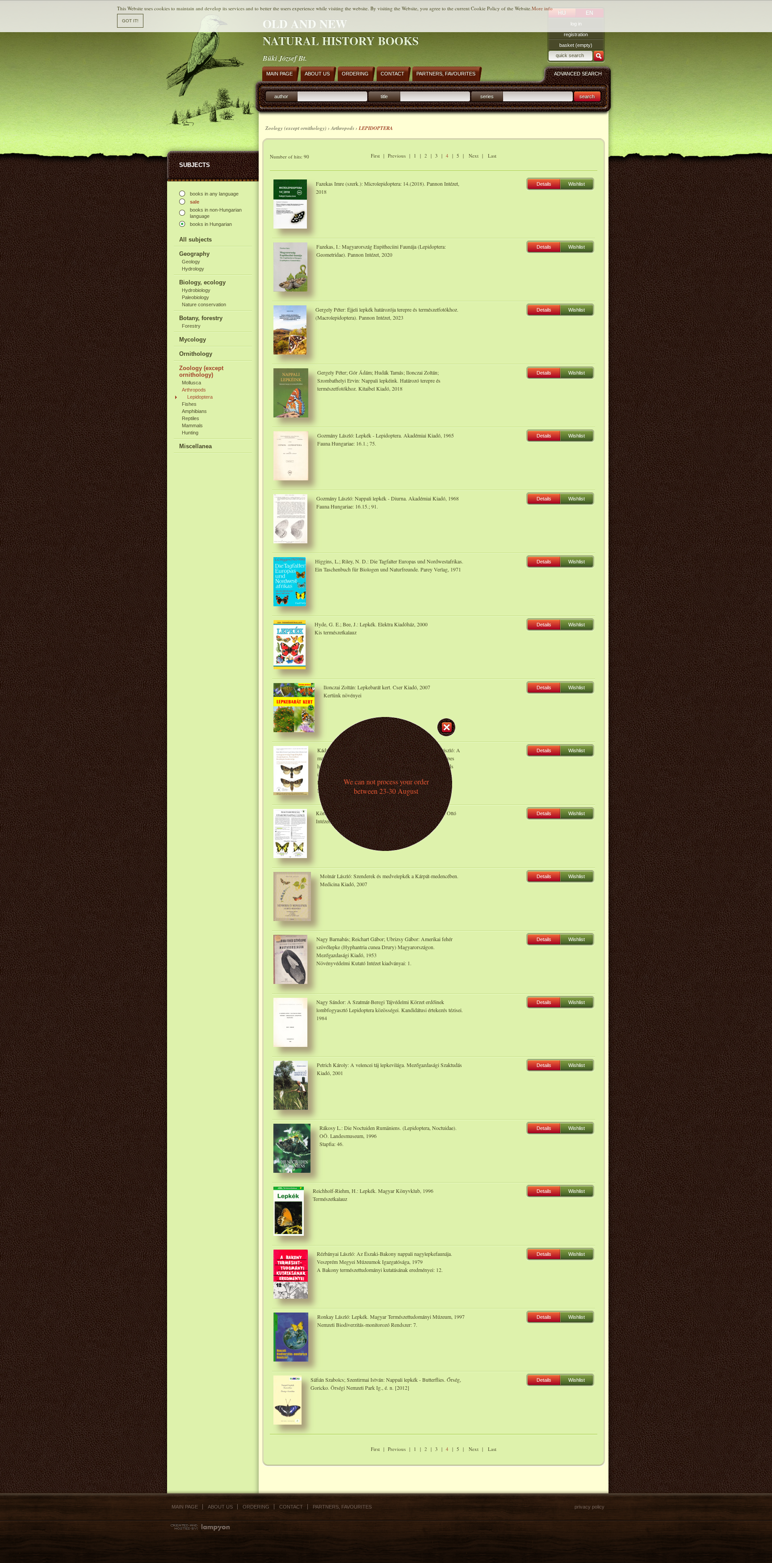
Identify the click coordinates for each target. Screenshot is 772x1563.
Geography (194, 253)
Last (492, 155)
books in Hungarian (211, 224)
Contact (291, 1506)
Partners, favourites (342, 1506)
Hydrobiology (196, 290)
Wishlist (576, 184)
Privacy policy (589, 1506)
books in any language (214, 193)
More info (542, 8)
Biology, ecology (202, 282)
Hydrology (193, 268)
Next (473, 155)
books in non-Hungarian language (216, 213)
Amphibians (194, 411)
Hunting (190, 432)
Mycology (192, 339)
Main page (185, 1506)
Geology (191, 261)
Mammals (192, 425)
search (587, 96)
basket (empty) (575, 45)
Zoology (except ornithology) (201, 371)
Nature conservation (204, 304)
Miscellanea (195, 446)
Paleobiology (195, 297)
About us (220, 1506)
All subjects (195, 239)
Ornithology (195, 353)
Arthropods (194, 389)
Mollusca (191, 382)
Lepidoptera (200, 397)
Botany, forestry (200, 318)
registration (576, 34)
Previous (397, 155)
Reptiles (190, 418)
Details (544, 184)
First (375, 155)
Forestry (191, 326)
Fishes (189, 404)
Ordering (256, 1506)
